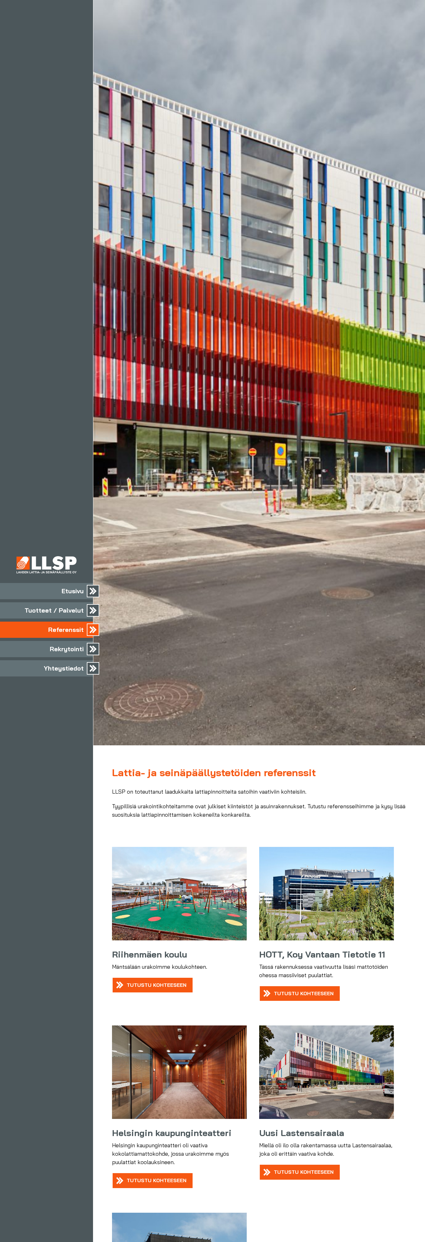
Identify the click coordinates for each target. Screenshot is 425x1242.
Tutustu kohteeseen (156, 985)
